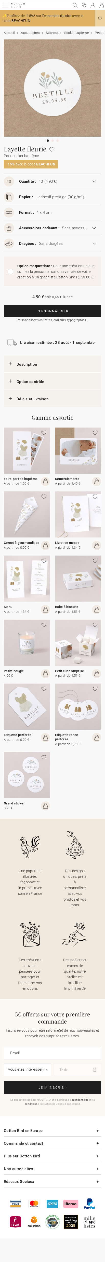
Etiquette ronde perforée (66, 737)
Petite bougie (14, 671)
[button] (100, 18)
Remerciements (67, 479)
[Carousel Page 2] (52, 140)
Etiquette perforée (17, 735)
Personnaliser (52, 311)
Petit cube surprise (69, 671)
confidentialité (80, 1099)
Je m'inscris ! (52, 1087)
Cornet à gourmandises (21, 543)
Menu (8, 607)
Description (27, 364)
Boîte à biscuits (66, 607)
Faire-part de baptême (20, 479)
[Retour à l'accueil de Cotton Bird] (18, 7)
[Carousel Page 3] (57, 140)
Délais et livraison (33, 399)
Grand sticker (14, 803)
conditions (31, 1103)
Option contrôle (30, 381)
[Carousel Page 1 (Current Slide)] (48, 140)
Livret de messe (67, 543)
